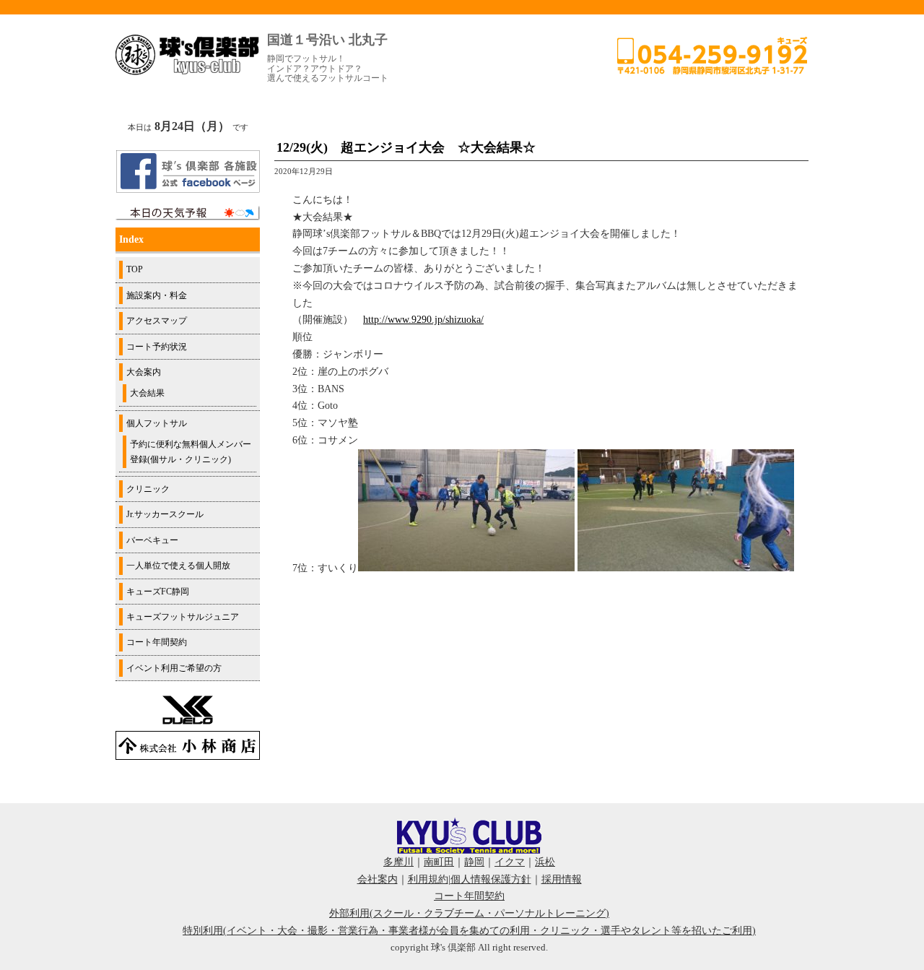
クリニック (148, 489)
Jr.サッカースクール (165, 514)
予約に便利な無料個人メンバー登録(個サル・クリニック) (190, 451)
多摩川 (398, 862)
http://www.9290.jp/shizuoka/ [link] (423, 319)
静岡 (474, 862)
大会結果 (147, 393)
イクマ (509, 862)
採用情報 (561, 879)
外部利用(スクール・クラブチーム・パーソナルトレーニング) (469, 913)
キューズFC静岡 (157, 591)
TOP (134, 269)
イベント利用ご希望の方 (174, 668)
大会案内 (143, 372)
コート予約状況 (156, 347)
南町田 (439, 862)
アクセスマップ (156, 321)
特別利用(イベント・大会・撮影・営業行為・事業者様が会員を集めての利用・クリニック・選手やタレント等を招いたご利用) (469, 930)
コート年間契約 (156, 642)
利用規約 (428, 879)
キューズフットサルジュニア (182, 617)
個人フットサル (156, 423)
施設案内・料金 (156, 295)
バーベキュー (152, 540)
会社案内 (377, 879)
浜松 (545, 862)
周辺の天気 (188, 213)
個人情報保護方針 (490, 879)
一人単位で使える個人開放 (178, 565)
